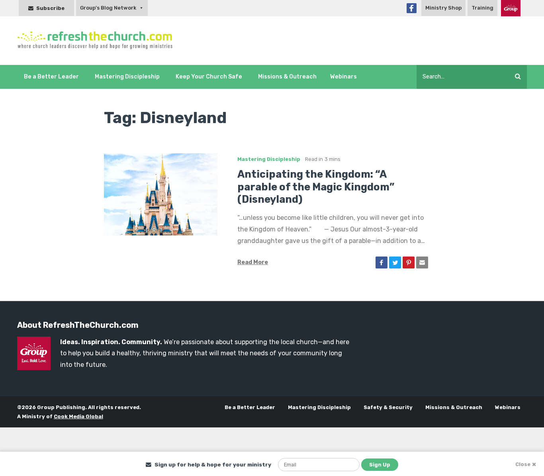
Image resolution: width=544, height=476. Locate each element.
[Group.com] (511, 8)
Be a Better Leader (51, 76)
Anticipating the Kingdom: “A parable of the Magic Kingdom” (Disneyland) (315, 187)
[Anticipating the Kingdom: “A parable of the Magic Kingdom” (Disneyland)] (160, 194)
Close (522, 464)
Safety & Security (388, 407)
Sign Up (379, 465)
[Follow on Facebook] (412, 8)
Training (482, 8)
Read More (252, 262)
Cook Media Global (78, 416)
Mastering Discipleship (127, 76)
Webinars (343, 76)
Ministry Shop (443, 8)
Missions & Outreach (287, 76)
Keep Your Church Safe (209, 76)
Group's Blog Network (108, 8)
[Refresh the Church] (99, 40)
